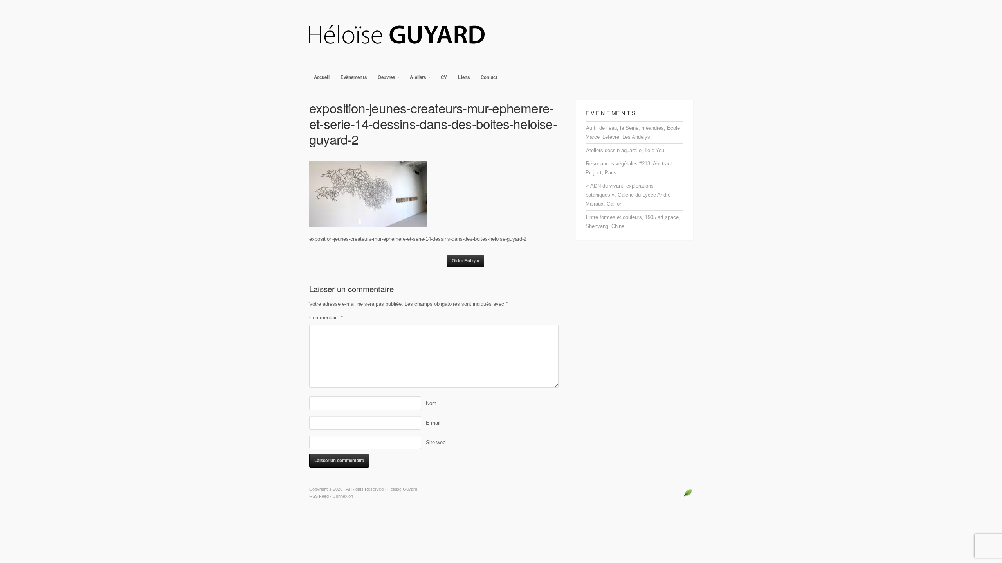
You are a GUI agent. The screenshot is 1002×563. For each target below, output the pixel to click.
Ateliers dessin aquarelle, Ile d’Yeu (625, 150)
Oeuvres (384, 79)
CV (444, 77)
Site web (435, 442)
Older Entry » (465, 260)
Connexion (343, 496)
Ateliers (415, 79)
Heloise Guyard (501, 35)
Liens (464, 77)
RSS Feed (319, 496)
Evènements (354, 77)
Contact (489, 77)
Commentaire (326, 318)
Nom (431, 403)
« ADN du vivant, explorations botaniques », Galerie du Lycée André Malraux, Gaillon (628, 195)
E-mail (433, 423)
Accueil (322, 77)
